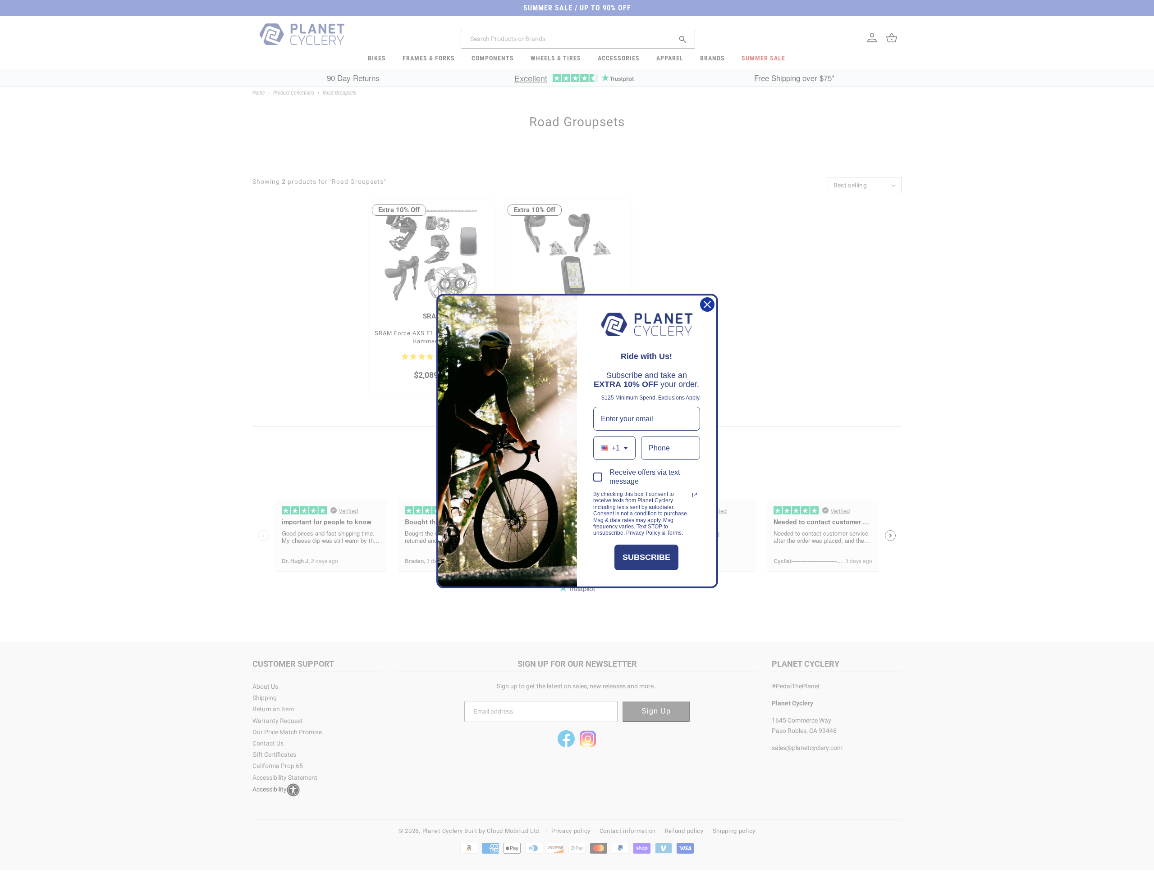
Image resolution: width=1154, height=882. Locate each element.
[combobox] (614, 448)
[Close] (707, 304)
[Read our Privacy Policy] (694, 495)
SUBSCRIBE (646, 557)
